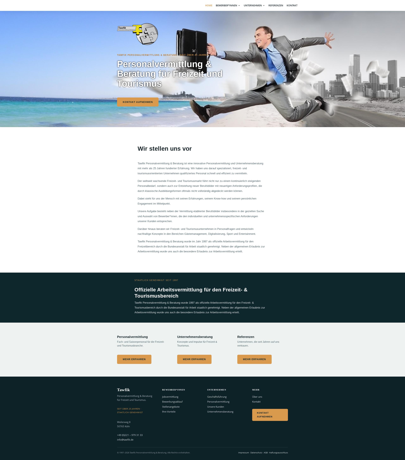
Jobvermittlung (170, 396)
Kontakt (292, 5)
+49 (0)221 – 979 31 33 (130, 435)
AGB (266, 452)
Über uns (257, 396)
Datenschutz (256, 452)
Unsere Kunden (215, 406)
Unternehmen (253, 5)
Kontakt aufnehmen (138, 102)
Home (208, 5)
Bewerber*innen (226, 5)
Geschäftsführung (217, 396)
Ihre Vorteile (168, 411)
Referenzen (275, 5)
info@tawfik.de (125, 439)
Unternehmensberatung (220, 411)
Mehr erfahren (134, 359)
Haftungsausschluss (278, 452)
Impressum (243, 452)
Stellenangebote (171, 406)
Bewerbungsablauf (172, 401)
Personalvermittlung (218, 401)
